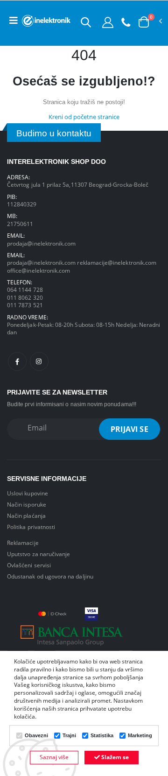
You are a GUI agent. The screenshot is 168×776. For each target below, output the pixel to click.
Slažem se (114, 757)
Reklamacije (23, 542)
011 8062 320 (25, 297)
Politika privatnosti (31, 526)
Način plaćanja (26, 515)
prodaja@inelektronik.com (41, 243)
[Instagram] (39, 361)
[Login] (107, 22)
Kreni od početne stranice (84, 117)
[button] (86, 22)
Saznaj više (54, 757)
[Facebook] (17, 361)
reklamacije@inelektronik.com (116, 262)
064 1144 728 (25, 289)
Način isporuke (26, 504)
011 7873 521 (25, 305)
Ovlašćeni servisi (29, 565)
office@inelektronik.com (38, 270)
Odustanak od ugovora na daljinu (50, 576)
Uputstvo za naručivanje (38, 553)
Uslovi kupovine (27, 493)
